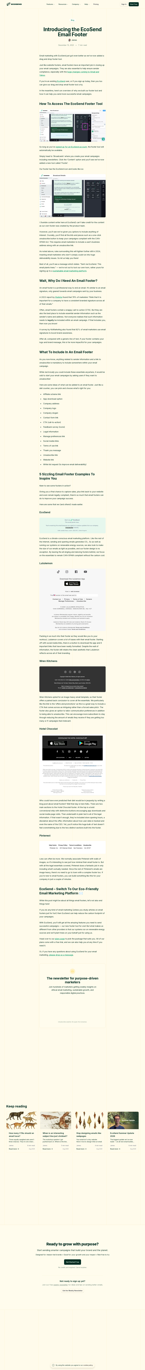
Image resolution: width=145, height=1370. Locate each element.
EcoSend (61, 81)
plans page (60, 939)
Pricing (96, 4)
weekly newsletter (60, 1285)
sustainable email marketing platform (70, 271)
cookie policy (88, 1365)
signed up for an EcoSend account (71, 147)
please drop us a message (61, 955)
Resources (62, 4)
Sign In (124, 4)
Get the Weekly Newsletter (72, 1290)
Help (86, 4)
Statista (58, 297)
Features (50, 4)
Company (75, 4)
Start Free (133, 4)
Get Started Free (72, 1262)
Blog (72, 20)
